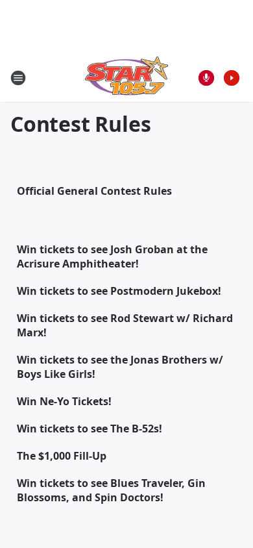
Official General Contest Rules (94, 191)
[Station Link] (126, 77)
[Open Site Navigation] (18, 78)
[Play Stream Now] (231, 78)
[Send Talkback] (206, 78)
